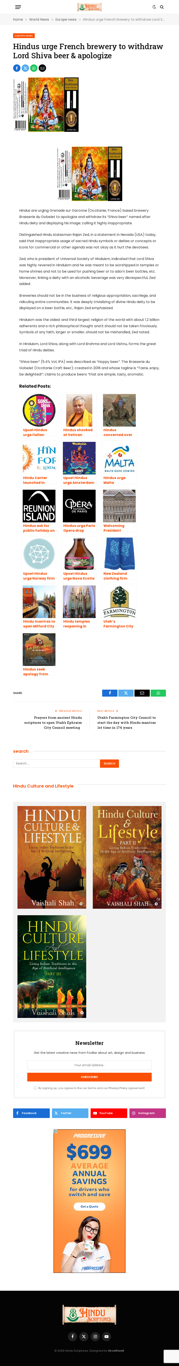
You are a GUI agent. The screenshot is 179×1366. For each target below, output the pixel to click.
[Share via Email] (42, 68)
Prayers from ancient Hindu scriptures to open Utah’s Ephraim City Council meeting (53, 722)
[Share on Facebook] (17, 68)
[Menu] (18, 7)
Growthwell (116, 1351)
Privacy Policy (118, 1088)
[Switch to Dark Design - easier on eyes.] (154, 7)
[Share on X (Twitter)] (25, 68)
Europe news (24, 35)
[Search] (161, 7)
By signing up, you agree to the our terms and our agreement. (91, 1088)
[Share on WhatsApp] (34, 68)
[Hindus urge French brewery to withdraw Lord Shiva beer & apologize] (46, 131)
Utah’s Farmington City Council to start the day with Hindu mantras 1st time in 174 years (126, 722)
